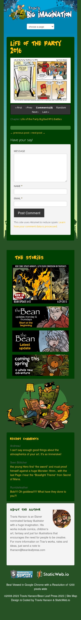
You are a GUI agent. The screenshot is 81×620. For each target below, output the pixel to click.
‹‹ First (18, 107)
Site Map (71, 596)
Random (61, 107)
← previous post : (20, 132)
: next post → (37, 132)
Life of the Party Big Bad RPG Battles (41, 119)
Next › (35, 112)
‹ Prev (29, 107)
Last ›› (45, 112)
